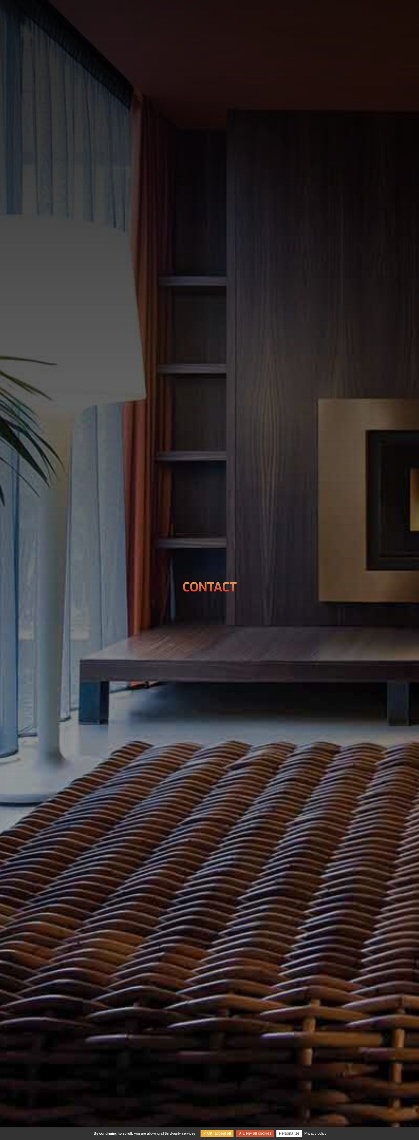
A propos (195, 12)
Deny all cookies (256, 1133)
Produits (226, 12)
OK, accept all (218, 1133)
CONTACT (256, 12)
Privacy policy (315, 1133)
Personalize (289, 1133)
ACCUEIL (165, 12)
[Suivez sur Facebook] (396, 12)
